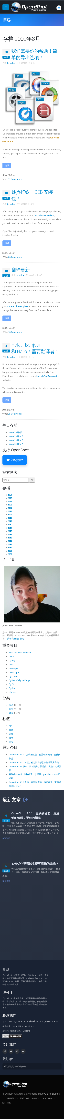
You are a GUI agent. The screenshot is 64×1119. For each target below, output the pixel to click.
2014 (10, 534)
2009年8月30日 (16, 444)
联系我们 (9, 1015)
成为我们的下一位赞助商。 (16, 1066)
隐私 (22, 1098)
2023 (10, 504)
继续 (7, 165)
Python (12, 688)
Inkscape (13, 668)
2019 (10, 517)
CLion (11, 656)
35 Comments (15, 413)
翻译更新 (20, 269)
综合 (11, 704)
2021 (10, 511)
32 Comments (15, 179)
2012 (10, 540)
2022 (10, 507)
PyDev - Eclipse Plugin (20, 680)
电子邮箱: (11, 1030)
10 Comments (15, 332)
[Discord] (17, 1051)
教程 (11, 712)
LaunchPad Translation (47, 376)
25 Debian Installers (44, 215)
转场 (11, 737)
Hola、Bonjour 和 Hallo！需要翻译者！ (35, 347)
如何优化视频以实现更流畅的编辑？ (35, 864)
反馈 (11, 729)
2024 (10, 501)
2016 (10, 527)
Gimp (11, 664)
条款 (28, 1098)
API (10, 725)
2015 (10, 531)
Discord (26, 1030)
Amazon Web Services (20, 652)
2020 (10, 514)
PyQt (11, 684)
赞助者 (7, 1058)
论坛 (19, 1030)
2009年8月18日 (16, 440)
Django (12, 660)
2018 (10, 521)
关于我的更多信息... (16, 638)
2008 (10, 554)
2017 (10, 524)
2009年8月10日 (16, 436)
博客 (6, 20)
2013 (10, 537)
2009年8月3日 (15, 432)
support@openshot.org (22, 1026)
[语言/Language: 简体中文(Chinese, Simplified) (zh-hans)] (58, 7)
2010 (10, 547)
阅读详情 (6, 838)
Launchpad (14, 672)
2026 (10, 494)
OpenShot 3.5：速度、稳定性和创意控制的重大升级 (34, 762)
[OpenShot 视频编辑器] (14, 1084)
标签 (6, 718)
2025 (10, 498)
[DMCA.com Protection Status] (12, 1036)
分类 (6, 697)
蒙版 (11, 733)
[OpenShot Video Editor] (28, 6)
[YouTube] (23, 1051)
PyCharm (13, 676)
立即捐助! (16, 460)
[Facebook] (4, 1051)
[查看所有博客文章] (25, 799)
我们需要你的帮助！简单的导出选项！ (34, 54)
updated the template (17, 306)
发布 (11, 708)
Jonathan (11, 63)
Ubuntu (12, 692)
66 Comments (15, 256)
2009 (10, 550)
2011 (10, 544)
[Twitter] (11, 1051)
